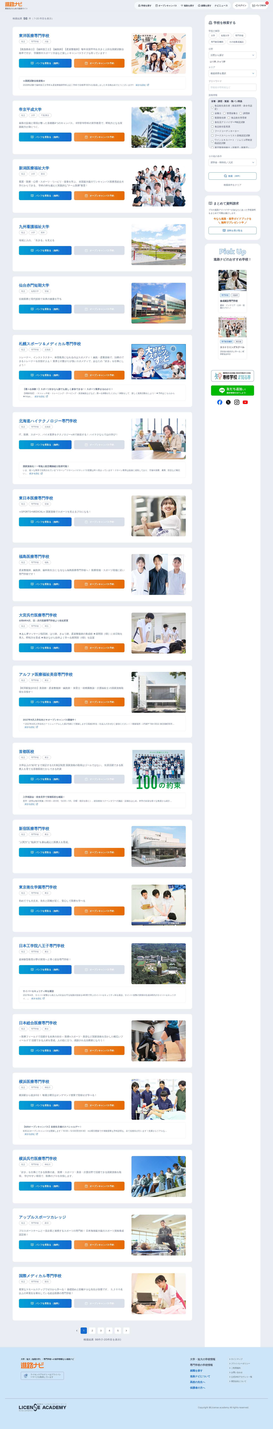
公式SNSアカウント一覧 (241, 1377)
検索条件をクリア (232, 184)
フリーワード (215, 81)
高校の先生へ (197, 1382)
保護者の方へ (197, 1387)
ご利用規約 (236, 1368)
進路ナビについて (200, 1376)
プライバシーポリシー (240, 1363)
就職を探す (196, 1370)
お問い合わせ (237, 1372)
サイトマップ (237, 1359)
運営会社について (238, 1381)
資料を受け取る (235, 230)
